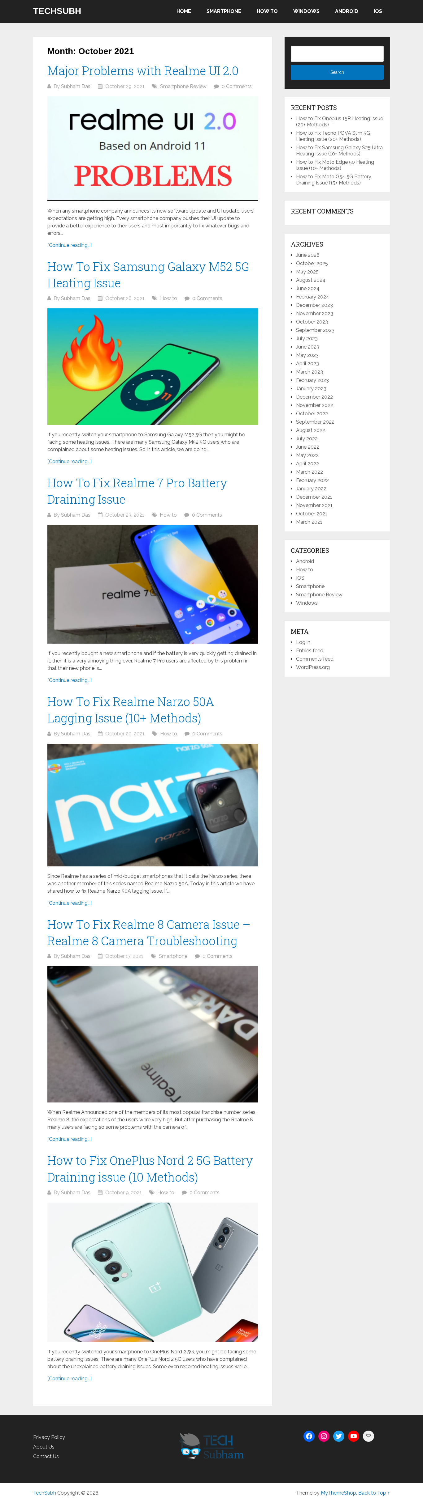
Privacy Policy (49, 1437)
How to (267, 11)
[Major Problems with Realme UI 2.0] (152, 148)
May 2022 (307, 455)
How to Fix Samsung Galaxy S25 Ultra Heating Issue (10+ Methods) (339, 151)
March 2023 (309, 372)
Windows (306, 11)
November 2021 (314, 505)
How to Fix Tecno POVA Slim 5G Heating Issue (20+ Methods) (333, 136)
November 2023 (314, 313)
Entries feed (309, 651)
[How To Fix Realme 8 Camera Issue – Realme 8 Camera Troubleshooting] (152, 1034)
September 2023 (315, 330)
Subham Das (75, 86)
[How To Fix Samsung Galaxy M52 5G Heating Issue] (152, 366)
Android (346, 11)
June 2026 (308, 255)
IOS (378, 11)
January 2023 (311, 388)
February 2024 (312, 297)
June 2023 (307, 347)
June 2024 (308, 288)
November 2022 (314, 405)
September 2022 (315, 422)
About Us (44, 1447)
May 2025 (307, 272)
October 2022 (312, 414)
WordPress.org (313, 667)
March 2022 (309, 472)
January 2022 (311, 489)
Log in (303, 642)
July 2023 (307, 338)
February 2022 (312, 480)
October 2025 (312, 263)
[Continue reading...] (69, 245)
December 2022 (314, 397)
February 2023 (312, 380)
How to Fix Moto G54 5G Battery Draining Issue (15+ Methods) (333, 180)
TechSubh (57, 11)
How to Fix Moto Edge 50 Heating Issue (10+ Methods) (335, 165)
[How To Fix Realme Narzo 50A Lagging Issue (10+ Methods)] (152, 805)
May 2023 (307, 355)
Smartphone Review (183, 86)
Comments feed (315, 659)
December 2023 (314, 305)
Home (184, 11)
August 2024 (310, 280)
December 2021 (314, 497)
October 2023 (312, 322)
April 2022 (307, 464)
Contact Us (46, 1456)
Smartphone (224, 11)
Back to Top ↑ (374, 1493)
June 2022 (307, 447)
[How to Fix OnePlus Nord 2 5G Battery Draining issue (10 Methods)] (152, 1272)
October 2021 (311, 514)
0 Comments (237, 86)
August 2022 (310, 430)
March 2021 (309, 522)
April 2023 (307, 363)
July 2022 (307, 439)
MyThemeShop (338, 1493)
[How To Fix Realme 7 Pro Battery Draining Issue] (152, 584)
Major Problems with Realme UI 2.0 (142, 70)
